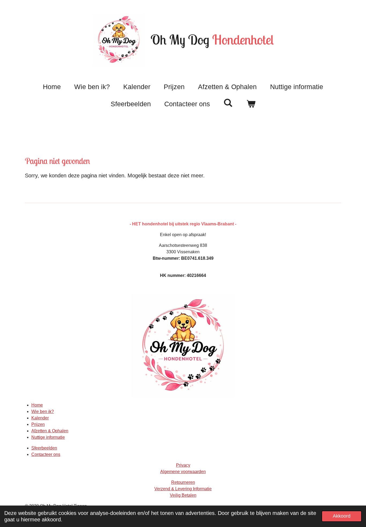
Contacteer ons (45, 454)
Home (37, 405)
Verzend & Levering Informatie (183, 488)
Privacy (183, 465)
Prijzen (38, 424)
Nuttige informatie (48, 437)
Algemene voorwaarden (183, 471)
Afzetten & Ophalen (49, 431)
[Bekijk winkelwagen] (251, 104)
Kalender (40, 418)
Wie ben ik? (42, 411)
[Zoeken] (228, 103)
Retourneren (183, 482)
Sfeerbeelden (44, 448)
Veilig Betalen (183, 495)
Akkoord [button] (341, 516)
